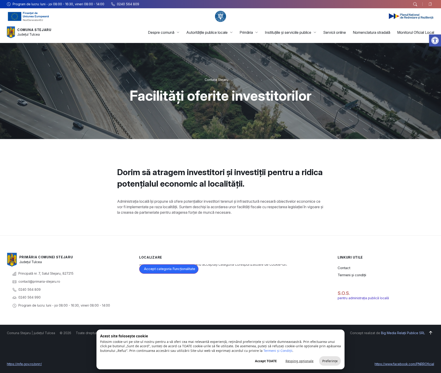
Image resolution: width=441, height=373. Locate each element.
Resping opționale (300, 361)
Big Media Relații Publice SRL (403, 333)
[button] (435, 40)
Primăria (246, 32)
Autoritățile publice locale (207, 32)
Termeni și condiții (352, 275)
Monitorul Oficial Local (415, 32)
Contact (344, 268)
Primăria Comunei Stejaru (46, 257)
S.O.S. (344, 293)
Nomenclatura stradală (371, 32)
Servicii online (334, 32)
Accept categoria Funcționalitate (169, 269)
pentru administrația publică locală (363, 298)
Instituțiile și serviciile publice (288, 32)
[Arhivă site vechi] (431, 4)
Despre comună (161, 32)
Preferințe (330, 361)
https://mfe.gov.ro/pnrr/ (24, 364)
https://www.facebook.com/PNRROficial (404, 364)
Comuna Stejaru (34, 30)
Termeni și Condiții (277, 350)
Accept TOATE (266, 361)
